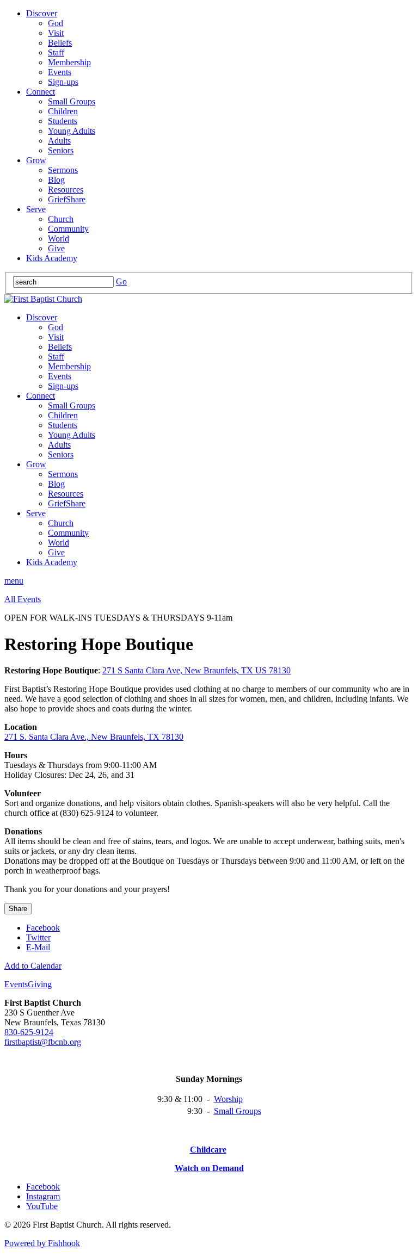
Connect (40, 91)
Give (56, 248)
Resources (65, 189)
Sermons (63, 170)
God (55, 23)
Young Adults (71, 130)
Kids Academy (51, 258)
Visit (56, 33)
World (58, 238)
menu (13, 580)
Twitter (38, 937)
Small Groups (71, 101)
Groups (248, 1111)
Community (68, 228)
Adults (59, 140)
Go (121, 281)
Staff (56, 52)
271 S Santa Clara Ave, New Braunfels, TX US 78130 (196, 670)
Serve (36, 209)
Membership (69, 62)
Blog (56, 179)
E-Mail (38, 947)
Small (225, 1111)
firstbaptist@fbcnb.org (42, 1042)
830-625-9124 (28, 1032)
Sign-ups (63, 81)
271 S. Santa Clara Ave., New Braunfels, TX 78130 (93, 736)
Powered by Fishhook (42, 1243)
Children (63, 111)
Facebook (43, 927)
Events (59, 72)
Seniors (60, 150)
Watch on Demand (209, 1168)
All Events (22, 599)
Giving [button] (40, 984)
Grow (36, 160)
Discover (41, 13)
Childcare (208, 1149)
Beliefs (60, 42)
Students (62, 121)
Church (60, 219)
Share (18, 909)
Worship (228, 1099)
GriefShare (66, 199)
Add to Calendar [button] (33, 965)
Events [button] (16, 984)
